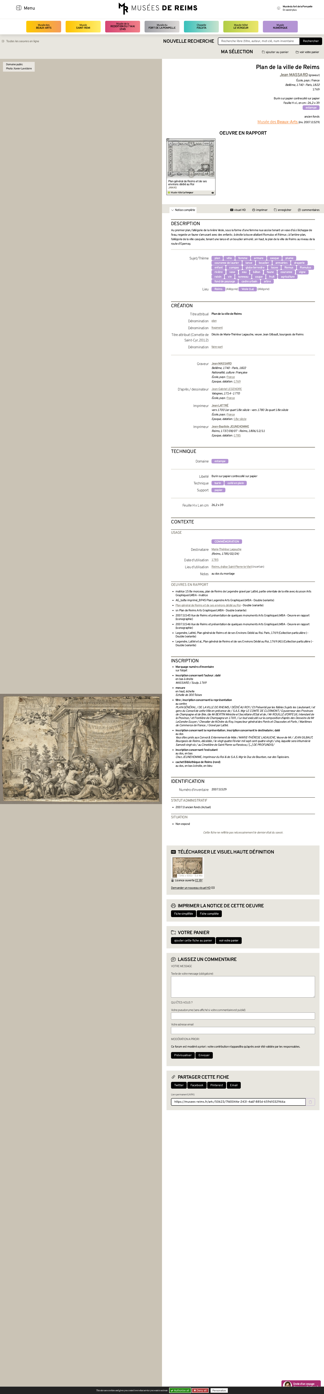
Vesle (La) (248, 289)
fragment (217, 328)
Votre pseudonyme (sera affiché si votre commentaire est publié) (208, 1010)
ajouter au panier (277, 52)
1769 (237, 382)
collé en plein (235, 483)
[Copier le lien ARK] (310, 1102)
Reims (218, 289)
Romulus (305, 268)
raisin (217, 277)
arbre (267, 281)
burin (217, 483)
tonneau (243, 277)
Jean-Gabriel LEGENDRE (227, 389)
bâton (256, 272)
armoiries (281, 263)
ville (229, 258)
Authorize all (181, 1390)
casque (274, 258)
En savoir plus (289, 10)
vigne (302, 272)
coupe (258, 277)
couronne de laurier (226, 263)
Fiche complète (209, 914)
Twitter (179, 1085)
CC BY (198, 880)
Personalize (219, 1390)
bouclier (264, 263)
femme (242, 258)
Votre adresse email (182, 1025)
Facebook (196, 1085)
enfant (218, 268)
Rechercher (311, 41)
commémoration (226, 542)
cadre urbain (249, 281)
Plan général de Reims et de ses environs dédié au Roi (187, 183)
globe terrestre (255, 268)
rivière (218, 272)
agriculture (288, 277)
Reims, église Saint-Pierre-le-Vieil (232, 567)
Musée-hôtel (240, 26)
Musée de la (122, 26)
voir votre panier (309, 52)
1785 (237, 436)
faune (270, 272)
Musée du (162, 26)
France (231, 377)
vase (232, 272)
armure (258, 258)
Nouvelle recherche (188, 41)
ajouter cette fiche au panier (193, 941)
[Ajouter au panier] (213, 141)
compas (234, 268)
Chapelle (201, 26)
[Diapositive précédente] (169, 167)
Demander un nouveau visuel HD (191, 888)
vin (230, 277)
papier (218, 490)
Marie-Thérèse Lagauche (226, 549)
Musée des (44, 26)
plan (217, 258)
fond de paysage (224, 281)
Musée (83, 26)
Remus (288, 268)
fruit (271, 277)
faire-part (217, 347)
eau (244, 272)
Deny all (201, 1390)
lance (248, 263)
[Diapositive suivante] (317, 167)
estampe (311, 108)
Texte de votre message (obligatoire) (192, 974)
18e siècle (240, 419)
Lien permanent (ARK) (182, 1094)
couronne (286, 272)
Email (234, 1085)
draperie (299, 263)
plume (289, 258)
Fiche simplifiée (183, 914)
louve (274, 268)
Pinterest (216, 1085)
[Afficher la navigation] (19, 8)
